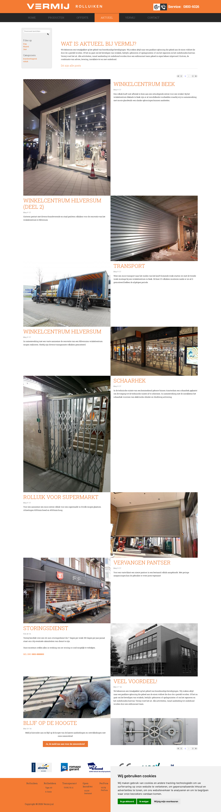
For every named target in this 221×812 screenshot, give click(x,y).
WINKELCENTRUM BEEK (144, 83)
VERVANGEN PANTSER (142, 562)
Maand (26, 47)
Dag (25, 44)
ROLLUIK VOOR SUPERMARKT (60, 496)
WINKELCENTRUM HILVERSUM (62, 331)
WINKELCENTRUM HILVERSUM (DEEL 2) (62, 203)
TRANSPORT (129, 265)
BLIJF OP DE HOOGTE (50, 722)
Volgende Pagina (192, 76)
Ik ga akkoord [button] (127, 801)
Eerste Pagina (178, 76)
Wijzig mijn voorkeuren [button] (166, 801)
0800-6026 (191, 6)
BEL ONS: (33, 654)
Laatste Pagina (196, 76)
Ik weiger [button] (144, 801)
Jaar (25, 49)
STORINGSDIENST (45, 627)
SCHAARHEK (130, 380)
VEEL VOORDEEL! (135, 681)
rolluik (25, 61)
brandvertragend (30, 59)
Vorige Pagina (181, 76)
